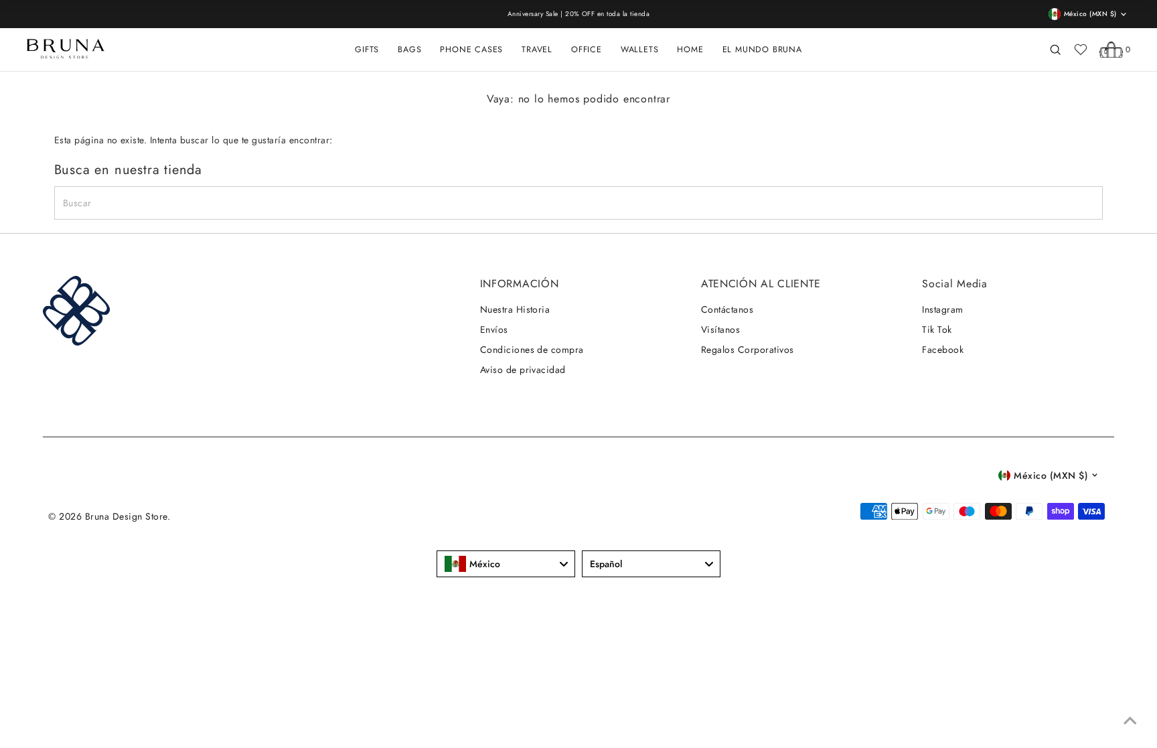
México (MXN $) (1051, 475)
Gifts (367, 50)
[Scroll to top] (1130, 721)
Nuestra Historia (515, 309)
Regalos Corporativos (747, 349)
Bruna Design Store (126, 516)
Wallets (640, 50)
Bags (409, 50)
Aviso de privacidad (523, 369)
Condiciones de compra (532, 349)
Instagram (942, 309)
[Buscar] (1055, 49)
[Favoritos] (1080, 49)
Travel (537, 50)
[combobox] (506, 563)
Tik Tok (936, 329)
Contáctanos (727, 309)
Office (586, 50)
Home (690, 50)
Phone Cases (471, 50)
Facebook (942, 349)
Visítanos (720, 329)
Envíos (494, 329)
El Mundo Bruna (762, 50)
